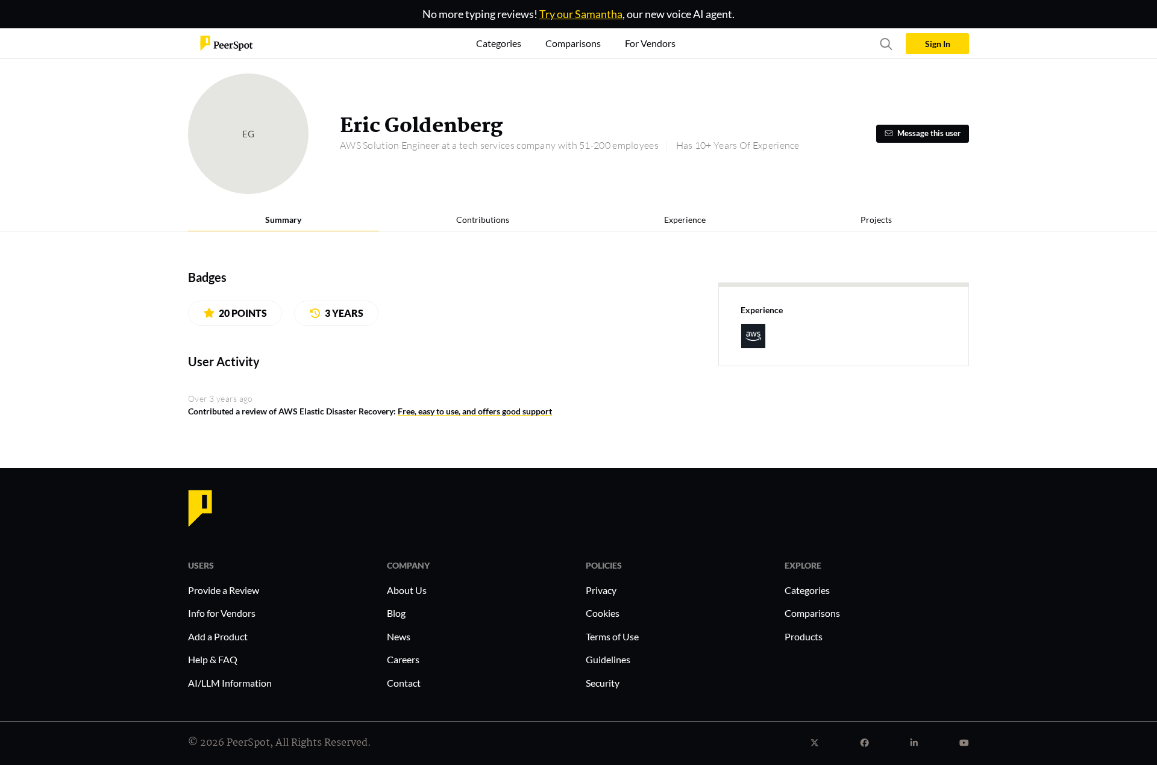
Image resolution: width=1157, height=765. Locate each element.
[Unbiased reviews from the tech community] (226, 42)
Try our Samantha (580, 13)
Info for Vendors (222, 613)
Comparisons (812, 613)
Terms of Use (612, 636)
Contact (404, 682)
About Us (407, 590)
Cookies (602, 613)
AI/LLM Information (230, 682)
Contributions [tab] (482, 219)
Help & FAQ (212, 659)
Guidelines (608, 659)
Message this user (929, 133)
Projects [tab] (876, 219)
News (398, 636)
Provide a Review (223, 590)
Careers (403, 659)
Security (602, 682)
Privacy (601, 590)
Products (804, 636)
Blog (396, 613)
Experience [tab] (685, 219)
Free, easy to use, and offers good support (475, 411)
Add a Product (218, 636)
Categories (807, 590)
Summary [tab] (283, 219)
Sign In (937, 44)
